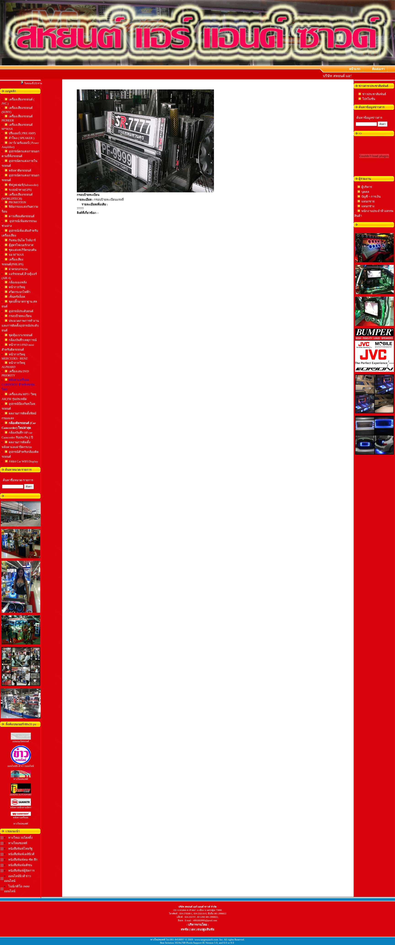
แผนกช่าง (367, 206)
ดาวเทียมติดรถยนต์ (22, 216)
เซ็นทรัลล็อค (17, 296)
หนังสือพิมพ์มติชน (20, 865)
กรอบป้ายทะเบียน (20, 316)
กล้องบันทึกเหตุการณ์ (23, 340)
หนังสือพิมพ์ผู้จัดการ (21, 870)
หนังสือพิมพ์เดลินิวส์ (21, 854)
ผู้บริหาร (366, 187)
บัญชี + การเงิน (371, 196)
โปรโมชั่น (368, 99)
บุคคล (365, 191)
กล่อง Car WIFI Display (23, 461)
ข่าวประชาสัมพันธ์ (374, 94)
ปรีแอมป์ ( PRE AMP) (22, 133)
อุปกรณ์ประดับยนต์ (21, 311)
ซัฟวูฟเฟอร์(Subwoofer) (23, 185)
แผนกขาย (368, 201)
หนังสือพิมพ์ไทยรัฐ (20, 848)
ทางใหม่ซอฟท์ (17, 843)
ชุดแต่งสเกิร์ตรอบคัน (22, 250)
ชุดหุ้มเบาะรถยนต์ (20, 335)
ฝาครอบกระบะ (18, 269)
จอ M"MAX (16, 254)
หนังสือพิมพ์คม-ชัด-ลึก (22, 859)
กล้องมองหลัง (18, 282)
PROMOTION (17, 202)
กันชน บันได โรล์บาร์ (22, 240)
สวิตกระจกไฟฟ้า (19, 292)
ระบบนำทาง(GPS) (20, 189)
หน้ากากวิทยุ (17, 287)
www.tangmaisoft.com (206, 939)
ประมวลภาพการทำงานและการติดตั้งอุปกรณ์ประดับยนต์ (20, 325)
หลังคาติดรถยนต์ (20, 170)
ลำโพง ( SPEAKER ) (21, 138)
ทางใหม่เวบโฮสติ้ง (20, 837)
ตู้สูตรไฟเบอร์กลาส (21, 245)
